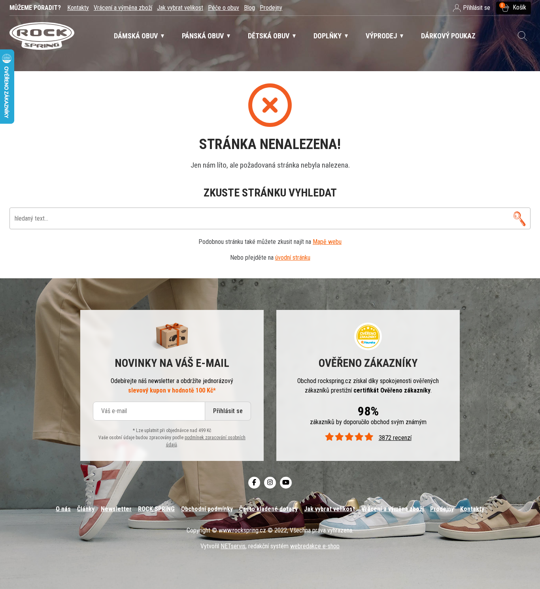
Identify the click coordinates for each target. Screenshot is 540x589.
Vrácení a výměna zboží (123, 7)
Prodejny (271, 7)
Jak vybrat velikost (180, 7)
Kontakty (78, 7)
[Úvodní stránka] (41, 36)
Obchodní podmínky (207, 509)
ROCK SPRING (156, 509)
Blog (249, 7)
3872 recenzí (395, 438)
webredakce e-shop (315, 546)
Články (85, 509)
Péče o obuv (223, 7)
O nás (63, 509)
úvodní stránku (292, 257)
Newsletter (116, 509)
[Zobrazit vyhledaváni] (523, 36)
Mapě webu (327, 241)
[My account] (520, 218)
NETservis (233, 546)
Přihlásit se (228, 411)
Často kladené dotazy (268, 509)
